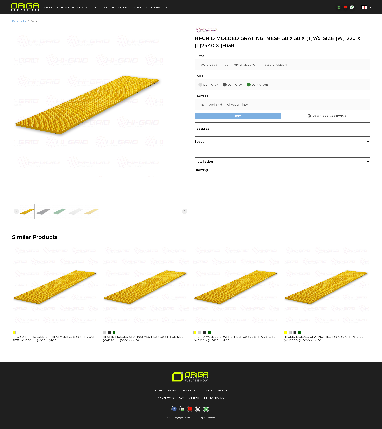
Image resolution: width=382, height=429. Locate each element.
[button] (366, 7)
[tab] (27, 211)
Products (19, 21)
